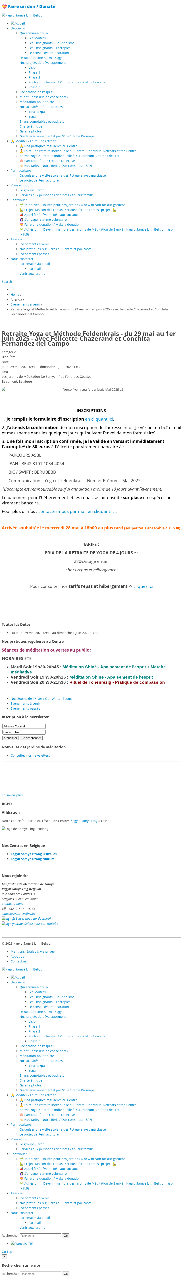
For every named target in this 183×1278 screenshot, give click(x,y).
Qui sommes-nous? (34, 33)
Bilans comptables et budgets (42, 121)
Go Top (7, 1251)
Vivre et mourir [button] (22, 185)
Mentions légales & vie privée (33, 951)
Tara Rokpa (37, 111)
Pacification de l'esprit (36, 92)
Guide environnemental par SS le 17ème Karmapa (57, 136)
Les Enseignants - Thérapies (50, 48)
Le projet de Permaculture (39, 180)
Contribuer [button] (19, 200)
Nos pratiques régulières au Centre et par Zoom (56, 249)
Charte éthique (31, 126)
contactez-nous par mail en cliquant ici (77, 511)
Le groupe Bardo (32, 190)
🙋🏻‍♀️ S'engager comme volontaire (43, 219)
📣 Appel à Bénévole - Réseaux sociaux (49, 215)
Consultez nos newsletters (30, 755)
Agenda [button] (16, 239)
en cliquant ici (99, 419)
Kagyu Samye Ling (84, 821)
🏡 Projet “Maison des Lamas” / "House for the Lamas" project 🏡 (68, 210)
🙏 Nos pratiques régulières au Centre (48, 146)
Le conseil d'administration (49, 53)
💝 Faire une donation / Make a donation (50, 224)
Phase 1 (34, 72)
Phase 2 (34, 77)
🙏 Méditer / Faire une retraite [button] (33, 141)
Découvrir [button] (18, 28)
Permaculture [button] (21, 170)
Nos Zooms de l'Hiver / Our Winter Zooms (42, 698)
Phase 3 (34, 87)
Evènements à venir (34, 244)
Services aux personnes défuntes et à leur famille (57, 195)
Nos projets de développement (43, 62)
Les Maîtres (37, 38)
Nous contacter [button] (22, 259)
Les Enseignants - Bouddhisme (52, 43)
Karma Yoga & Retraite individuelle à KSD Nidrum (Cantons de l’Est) (70, 156)
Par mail (35, 268)
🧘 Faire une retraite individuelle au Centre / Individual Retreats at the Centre (78, 151)
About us (17, 956)
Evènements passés (34, 254)
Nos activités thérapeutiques (41, 107)
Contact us (19, 961)
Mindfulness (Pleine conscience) (44, 97)
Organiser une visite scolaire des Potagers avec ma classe (63, 175)
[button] (7, 281)
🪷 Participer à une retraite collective (47, 161)
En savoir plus (12, 795)
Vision (33, 67)
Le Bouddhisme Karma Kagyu (42, 58)
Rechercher (10, 1235)
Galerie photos (31, 131)
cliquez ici (143, 586)
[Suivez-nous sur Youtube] (12, 923)
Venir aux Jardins (32, 273)
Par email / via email (35, 264)
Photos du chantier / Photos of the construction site (67, 82)
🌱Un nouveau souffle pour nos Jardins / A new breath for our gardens (72, 205)
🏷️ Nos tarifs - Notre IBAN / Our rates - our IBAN (56, 165)
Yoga (32, 116)
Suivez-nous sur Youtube (41, 923)
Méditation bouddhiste (37, 102)
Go (66, 1235)
